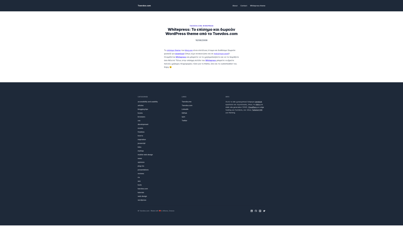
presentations (143, 170)
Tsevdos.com (144, 6)
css (139, 120)
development (143, 124)
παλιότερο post (221, 54)
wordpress (142, 200)
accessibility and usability (148, 102)
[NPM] (260, 211)
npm (183, 117)
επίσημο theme (174, 50)
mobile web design (145, 155)
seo (139, 181)
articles (140, 105)
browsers (141, 117)
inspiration (142, 139)
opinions (141, 162)
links (139, 147)
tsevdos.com (143, 189)
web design (142, 196)
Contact (244, 6)
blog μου (189, 50)
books (140, 113)
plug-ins (141, 166)
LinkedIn (185, 109)
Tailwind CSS (257, 110)
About (235, 6)
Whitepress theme (257, 6)
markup (141, 151)
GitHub (184, 113)
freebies (141, 132)
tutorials (141, 192)
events (140, 128)
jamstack (258, 102)
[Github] (256, 211)
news (140, 158)
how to (140, 136)
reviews (141, 173)
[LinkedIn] (252, 211)
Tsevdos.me (186, 102)
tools (140, 185)
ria (139, 177)
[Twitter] (264, 211)
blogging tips (143, 109)
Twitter (184, 120)
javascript (141, 143)
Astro (258, 104)
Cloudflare (252, 107)
